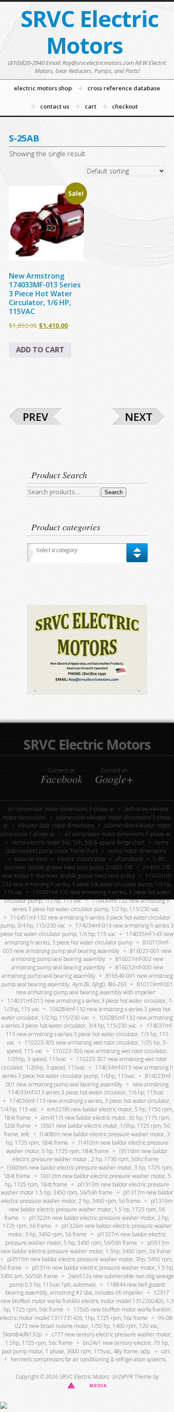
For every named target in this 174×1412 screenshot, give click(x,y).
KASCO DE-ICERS (30, 859)
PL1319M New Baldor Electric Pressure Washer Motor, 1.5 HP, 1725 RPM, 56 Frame (88, 1209)
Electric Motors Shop (81, 859)
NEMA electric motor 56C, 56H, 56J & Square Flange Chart (78, 842)
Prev (35, 416)
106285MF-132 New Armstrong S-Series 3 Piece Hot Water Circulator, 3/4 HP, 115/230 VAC (87, 1022)
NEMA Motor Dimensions (137, 851)
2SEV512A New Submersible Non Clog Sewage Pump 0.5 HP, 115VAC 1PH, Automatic (91, 1280)
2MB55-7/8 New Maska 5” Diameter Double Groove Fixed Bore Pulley (86, 871)
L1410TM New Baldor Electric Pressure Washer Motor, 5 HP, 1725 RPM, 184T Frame (87, 1147)
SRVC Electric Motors (89, 32)
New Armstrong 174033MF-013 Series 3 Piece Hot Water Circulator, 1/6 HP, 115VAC (88, 1089)
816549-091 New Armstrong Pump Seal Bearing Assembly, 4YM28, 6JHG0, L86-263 (87, 980)
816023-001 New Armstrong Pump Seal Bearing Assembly (91, 955)
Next (139, 416)
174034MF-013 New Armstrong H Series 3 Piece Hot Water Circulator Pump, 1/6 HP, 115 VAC (87, 930)
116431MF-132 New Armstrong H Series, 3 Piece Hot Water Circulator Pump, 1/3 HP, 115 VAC (87, 884)
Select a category (57, 550)
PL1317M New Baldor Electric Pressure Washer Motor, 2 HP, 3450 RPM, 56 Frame (87, 1197)
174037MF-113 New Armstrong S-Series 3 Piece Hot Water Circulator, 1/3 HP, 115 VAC (89, 1034)
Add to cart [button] (40, 350)
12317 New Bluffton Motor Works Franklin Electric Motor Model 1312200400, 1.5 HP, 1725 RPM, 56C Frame (87, 1301)
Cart (165, 1351)
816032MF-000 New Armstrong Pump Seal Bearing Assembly (82, 972)
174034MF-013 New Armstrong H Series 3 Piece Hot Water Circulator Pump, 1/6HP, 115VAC (87, 1072)
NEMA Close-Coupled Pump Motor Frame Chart (87, 847)
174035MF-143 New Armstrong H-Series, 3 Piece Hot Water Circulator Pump (89, 938)
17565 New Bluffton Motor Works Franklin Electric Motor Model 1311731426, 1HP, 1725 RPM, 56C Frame (85, 1314)
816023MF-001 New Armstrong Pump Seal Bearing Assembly (89, 1080)
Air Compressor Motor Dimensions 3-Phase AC (61, 809)
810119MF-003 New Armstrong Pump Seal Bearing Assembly (86, 947)
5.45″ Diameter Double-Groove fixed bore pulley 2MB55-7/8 (85, 863)
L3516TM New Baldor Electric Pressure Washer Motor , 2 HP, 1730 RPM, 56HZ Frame (90, 1155)
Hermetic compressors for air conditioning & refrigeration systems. (89, 1359)
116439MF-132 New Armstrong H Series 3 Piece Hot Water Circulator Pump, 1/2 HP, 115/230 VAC (91, 905)
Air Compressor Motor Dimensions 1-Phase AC (118, 834)
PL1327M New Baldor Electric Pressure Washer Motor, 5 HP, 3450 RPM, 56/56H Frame (85, 1238)
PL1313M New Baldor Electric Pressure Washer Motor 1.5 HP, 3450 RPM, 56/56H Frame (85, 1189)
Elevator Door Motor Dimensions (56, 825)
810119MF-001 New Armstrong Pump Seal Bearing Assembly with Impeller (94, 988)
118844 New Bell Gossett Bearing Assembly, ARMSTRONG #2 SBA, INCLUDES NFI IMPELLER (85, 1289)
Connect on (62, 776)
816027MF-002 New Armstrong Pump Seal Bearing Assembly (87, 963)
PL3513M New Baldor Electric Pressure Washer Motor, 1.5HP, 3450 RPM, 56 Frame (85, 1247)
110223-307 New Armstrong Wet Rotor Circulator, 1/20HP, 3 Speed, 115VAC (84, 1063)
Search (113, 492)
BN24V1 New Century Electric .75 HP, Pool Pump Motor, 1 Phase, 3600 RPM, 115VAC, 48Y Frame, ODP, (85, 1347)
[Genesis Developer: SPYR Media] (87, 1385)
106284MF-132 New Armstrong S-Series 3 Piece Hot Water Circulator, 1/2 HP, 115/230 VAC (85, 1013)
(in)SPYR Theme (132, 1376)
